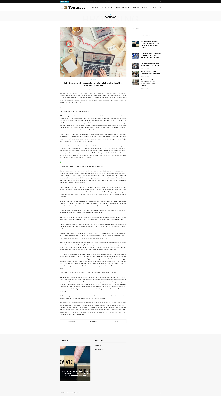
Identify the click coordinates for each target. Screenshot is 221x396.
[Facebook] (113, 321)
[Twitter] (115, 321)
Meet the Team (99, 349)
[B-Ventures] (73, 7)
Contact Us (98, 345)
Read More (93, 321)
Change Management (123, 7)
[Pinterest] (117, 321)
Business (95, 7)
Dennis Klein (72, 321)
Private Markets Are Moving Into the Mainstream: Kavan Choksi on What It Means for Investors (75, 373)
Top (160, 392)
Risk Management (107, 7)
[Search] (159, 7)
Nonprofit (145, 7)
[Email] (119, 321)
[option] (75, 363)
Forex (154, 7)
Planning (136, 7)
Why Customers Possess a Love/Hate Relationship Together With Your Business (93, 84)
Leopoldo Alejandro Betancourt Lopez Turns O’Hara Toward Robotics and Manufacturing (92, 1)
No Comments (98, 89)
